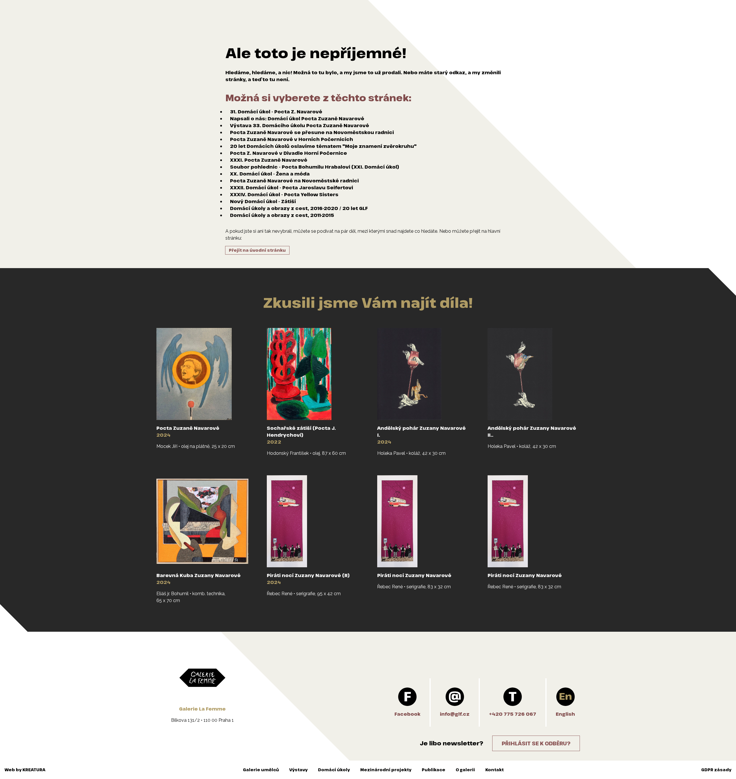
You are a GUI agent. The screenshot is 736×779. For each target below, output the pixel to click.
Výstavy (298, 769)
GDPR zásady (716, 769)
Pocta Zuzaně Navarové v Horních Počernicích (291, 139)
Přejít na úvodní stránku (257, 250)
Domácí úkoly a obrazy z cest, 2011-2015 (282, 215)
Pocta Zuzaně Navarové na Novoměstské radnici (294, 180)
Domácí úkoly (334, 769)
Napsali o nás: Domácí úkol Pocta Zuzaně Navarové (297, 118)
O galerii (465, 769)
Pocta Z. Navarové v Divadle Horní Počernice (288, 153)
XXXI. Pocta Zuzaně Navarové (268, 160)
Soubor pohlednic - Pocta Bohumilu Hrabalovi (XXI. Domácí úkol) (314, 167)
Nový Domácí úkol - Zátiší (263, 201)
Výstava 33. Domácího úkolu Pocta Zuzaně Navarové (299, 125)
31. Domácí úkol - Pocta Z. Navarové (276, 111)
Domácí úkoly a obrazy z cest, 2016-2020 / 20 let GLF (299, 208)
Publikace (433, 769)
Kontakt (494, 769)
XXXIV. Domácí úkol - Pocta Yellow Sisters (284, 194)
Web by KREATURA (25, 769)
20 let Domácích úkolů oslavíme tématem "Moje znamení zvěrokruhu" (323, 146)
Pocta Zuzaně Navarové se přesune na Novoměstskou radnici (312, 132)
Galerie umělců (261, 769)
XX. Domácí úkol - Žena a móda (270, 174)
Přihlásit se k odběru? (536, 743)
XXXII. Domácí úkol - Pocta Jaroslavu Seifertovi (291, 187)
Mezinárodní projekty (385, 769)
